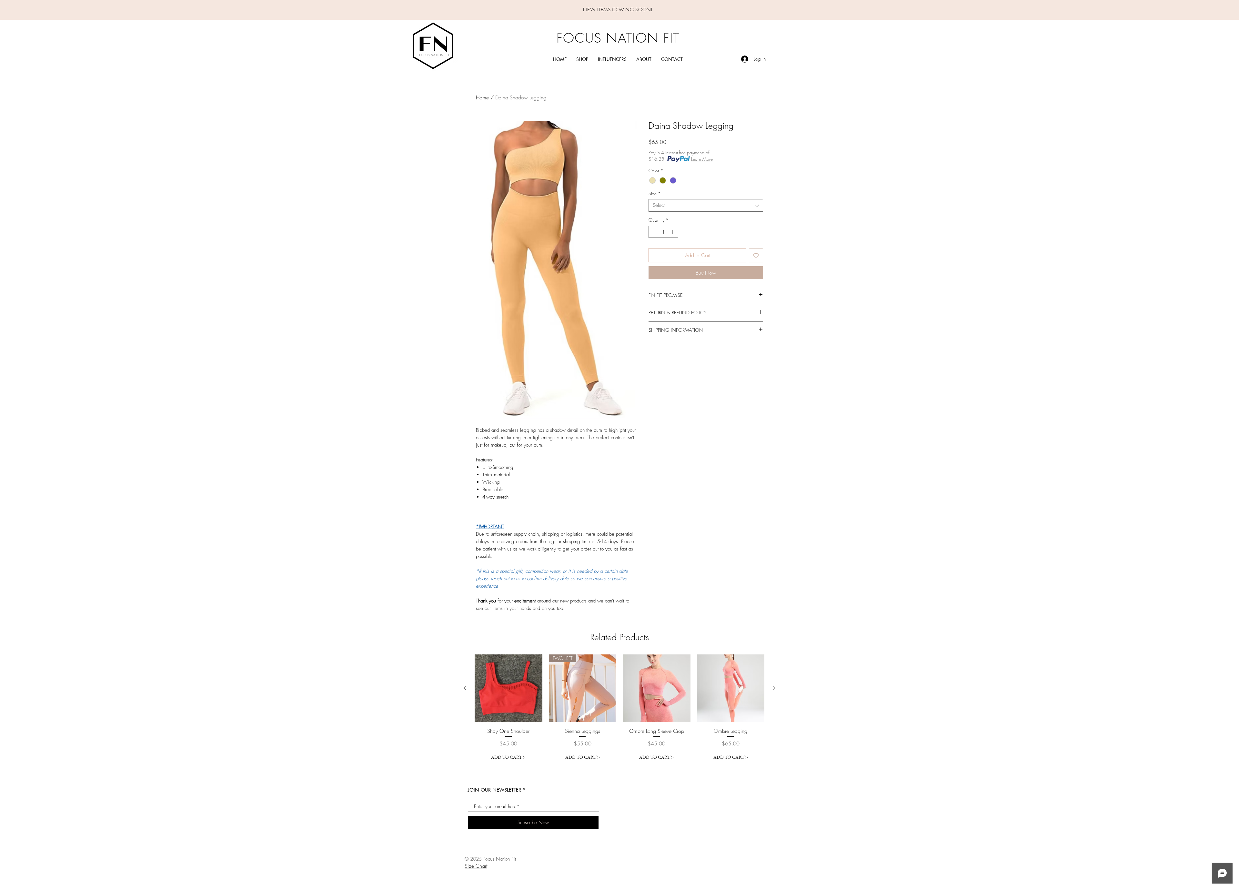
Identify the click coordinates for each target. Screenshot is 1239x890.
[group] (619, 709)
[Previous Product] (465, 688)
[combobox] (706, 205)
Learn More (702, 159)
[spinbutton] (663, 232)
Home (482, 97)
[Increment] (673, 232)
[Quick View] (508, 688)
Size (655, 193)
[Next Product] (774, 688)
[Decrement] (654, 232)
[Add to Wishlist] (756, 255)
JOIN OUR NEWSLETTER (494, 789)
